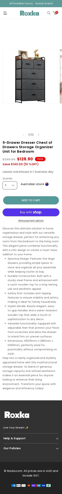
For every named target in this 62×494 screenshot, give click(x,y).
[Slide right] (38, 135)
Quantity (7, 178)
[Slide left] (23, 135)
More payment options (31, 220)
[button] (5, 13)
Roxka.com (14, 471)
